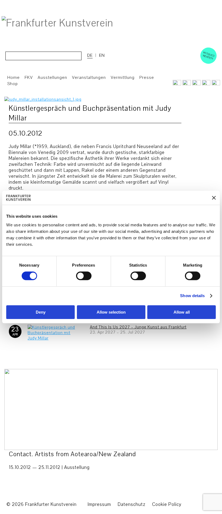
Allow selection (111, 312)
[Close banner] (214, 198)
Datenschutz (131, 504)
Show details (192, 296)
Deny (40, 312)
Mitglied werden (208, 55)
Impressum (99, 504)
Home (13, 77)
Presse (146, 77)
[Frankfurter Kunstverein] (57, 23)
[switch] (84, 276)
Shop (12, 84)
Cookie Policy (166, 504)
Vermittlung (123, 77)
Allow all (182, 312)
